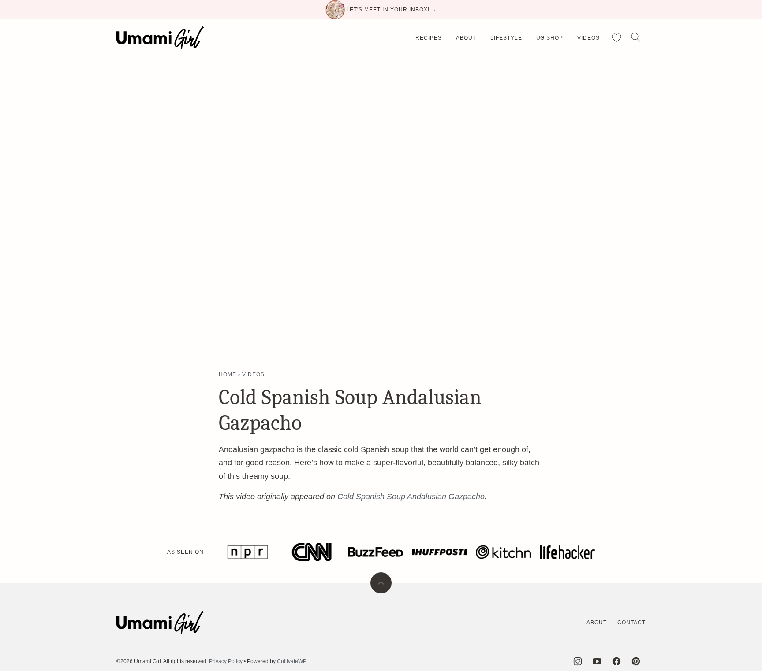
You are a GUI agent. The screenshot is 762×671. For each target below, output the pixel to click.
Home (227, 374)
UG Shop (550, 38)
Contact (631, 622)
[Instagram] (577, 661)
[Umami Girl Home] (160, 37)
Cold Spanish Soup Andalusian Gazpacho (411, 496)
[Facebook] (616, 661)
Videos (588, 38)
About (466, 38)
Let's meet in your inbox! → (392, 10)
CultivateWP (291, 661)
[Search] (636, 37)
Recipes (428, 38)
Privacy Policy (226, 661)
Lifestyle (506, 38)
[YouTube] (597, 661)
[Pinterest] (636, 661)
